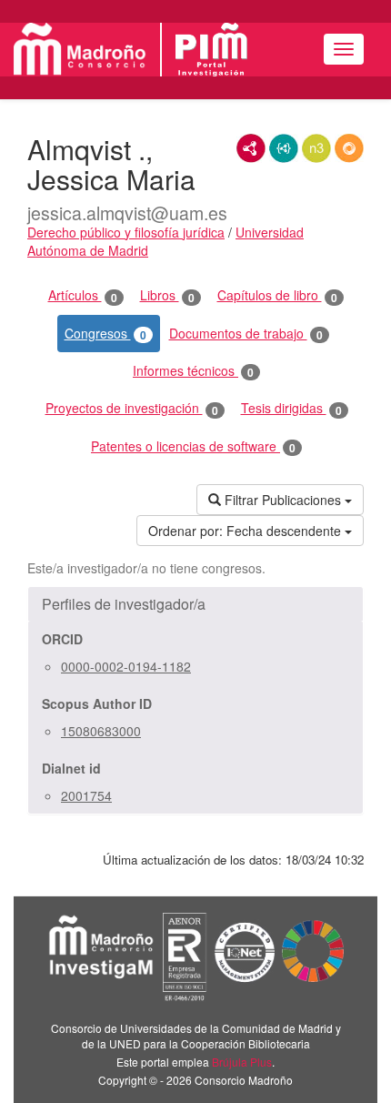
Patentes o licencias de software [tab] (193, 446)
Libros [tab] (167, 295)
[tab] (195, 604)
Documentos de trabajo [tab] (246, 333)
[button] (195, 604)
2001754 (86, 795)
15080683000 (101, 731)
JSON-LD (283, 148)
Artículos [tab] (82, 295)
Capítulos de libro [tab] (277, 295)
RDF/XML (251, 148)
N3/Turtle (316, 148)
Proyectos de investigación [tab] (131, 408)
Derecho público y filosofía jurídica (126, 232)
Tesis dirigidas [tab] (291, 408)
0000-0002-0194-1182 (126, 666)
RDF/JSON (349, 148)
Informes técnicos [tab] (193, 370)
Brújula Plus (242, 1061)
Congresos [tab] (105, 333)
